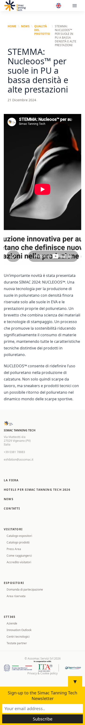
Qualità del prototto (42, 30)
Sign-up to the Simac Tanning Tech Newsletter (42, 695)
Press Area (14, 549)
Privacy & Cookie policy (42, 673)
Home (12, 26)
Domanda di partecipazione (25, 589)
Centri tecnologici (18, 637)
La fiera (11, 480)
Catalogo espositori (19, 536)
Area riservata (16, 596)
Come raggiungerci (19, 556)
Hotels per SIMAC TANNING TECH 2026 (37, 490)
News (25, 26)
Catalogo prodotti (18, 542)
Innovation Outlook (19, 630)
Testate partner (17, 643)
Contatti (12, 508)
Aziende (12, 623)
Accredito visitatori (19, 562)
